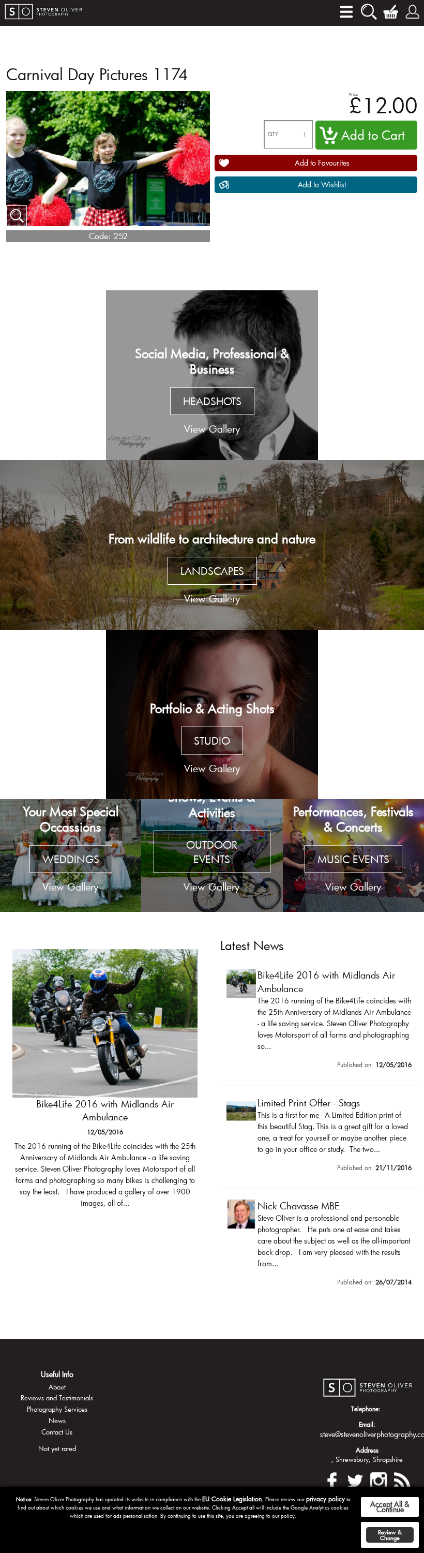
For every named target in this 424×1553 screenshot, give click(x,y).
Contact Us (56, 1432)
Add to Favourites (322, 163)
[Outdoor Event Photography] (211, 855)
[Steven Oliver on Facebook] (332, 1479)
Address (367, 1450)
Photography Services (57, 1409)
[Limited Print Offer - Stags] (319, 1136)
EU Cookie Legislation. (233, 1499)
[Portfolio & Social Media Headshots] (212, 375)
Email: (367, 1424)
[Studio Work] (212, 715)
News (57, 1420)
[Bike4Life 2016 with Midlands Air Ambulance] (105, 1083)
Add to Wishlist (322, 184)
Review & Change (390, 1535)
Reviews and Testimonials (57, 1398)
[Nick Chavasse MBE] (319, 1245)
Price (353, 94)
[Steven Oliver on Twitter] (355, 1479)
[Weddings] (70, 855)
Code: (100, 235)
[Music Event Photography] (353, 855)
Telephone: (366, 1408)
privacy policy (325, 1499)
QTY (273, 134)
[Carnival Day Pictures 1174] (16, 215)
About (57, 1387)
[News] (401, 1479)
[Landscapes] (212, 545)
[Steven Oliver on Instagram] (378, 1479)
